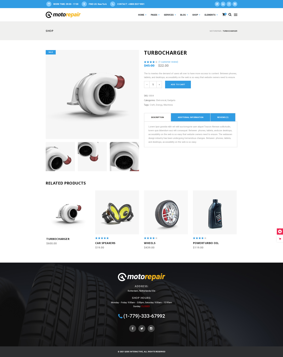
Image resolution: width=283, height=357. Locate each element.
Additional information (190, 117)
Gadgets (171, 100)
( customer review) (168, 61)
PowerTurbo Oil (206, 243)
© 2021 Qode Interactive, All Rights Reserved (141, 351)
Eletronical (161, 100)
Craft (152, 104)
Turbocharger (57, 239)
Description (157, 117)
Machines (168, 104)
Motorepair (215, 31)
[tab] (157, 117)
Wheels (149, 243)
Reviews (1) (222, 117)
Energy (159, 104)
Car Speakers (105, 243)
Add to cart (178, 84)
